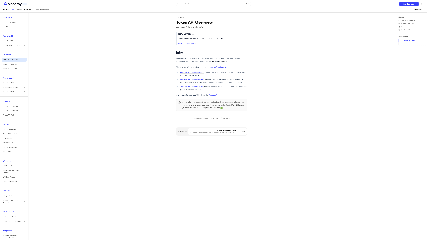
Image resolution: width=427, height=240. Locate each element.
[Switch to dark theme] (421, 4)
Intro (402, 44)
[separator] (28, 126)
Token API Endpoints (217, 67)
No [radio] (227, 118)
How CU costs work (186, 44)
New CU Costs (409, 41)
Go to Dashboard (409, 4)
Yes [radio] (217, 118)
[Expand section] (24, 138)
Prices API (212, 95)
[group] (220, 118)
